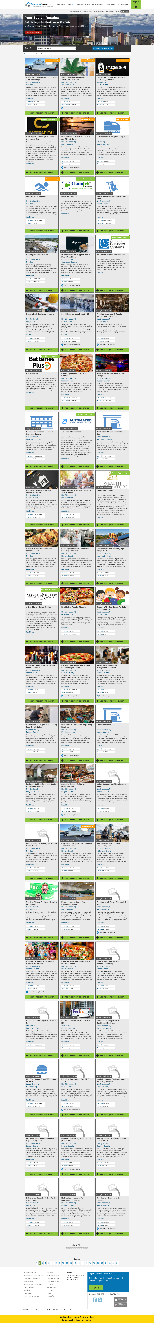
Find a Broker (110, 4)
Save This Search (33, 32)
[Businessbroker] (39, 4)
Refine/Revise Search (102, 48)
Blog (117, 11)
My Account (124, 11)
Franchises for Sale (83, 4)
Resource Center (99, 11)
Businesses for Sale (64, 4)
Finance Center (87, 11)
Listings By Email (75, 11)
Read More (30, 98)
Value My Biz (110, 11)
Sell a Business (97, 4)
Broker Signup (123, 4)
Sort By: (29, 48)
